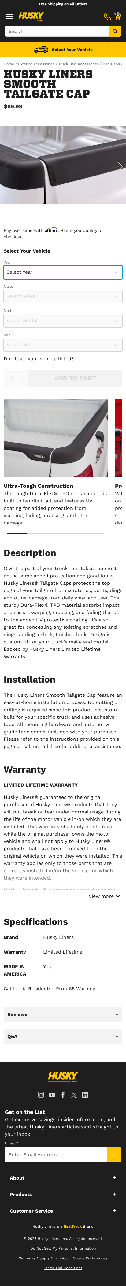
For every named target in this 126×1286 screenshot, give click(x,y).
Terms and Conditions (63, 1268)
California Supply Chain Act (43, 1258)
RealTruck (73, 1226)
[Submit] (114, 1154)
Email (11, 1143)
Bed (7, 335)
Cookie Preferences (90, 1258)
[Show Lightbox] (63, 165)
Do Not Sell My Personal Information (63, 1248)
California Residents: (49, 988)
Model (9, 311)
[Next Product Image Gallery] (120, 166)
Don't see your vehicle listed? (39, 358)
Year (7, 262)
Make (8, 286)
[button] (63, 1177)
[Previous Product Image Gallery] (5, 166)
